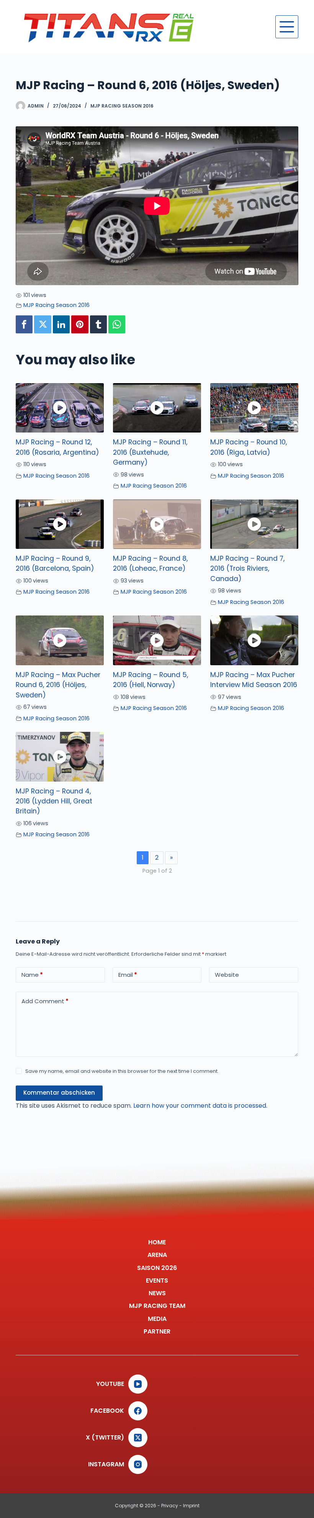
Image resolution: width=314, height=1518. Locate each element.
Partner (157, 1332)
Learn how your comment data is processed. (200, 1105)
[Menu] (286, 26)
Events (157, 1281)
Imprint (191, 1505)
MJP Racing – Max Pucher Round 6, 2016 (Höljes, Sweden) (58, 685)
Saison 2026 (157, 1268)
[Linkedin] (61, 324)
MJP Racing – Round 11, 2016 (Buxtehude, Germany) (150, 452)
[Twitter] (42, 324)
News (157, 1293)
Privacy (169, 1505)
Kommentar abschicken (59, 1093)
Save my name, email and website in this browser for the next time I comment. (122, 1071)
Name (32, 975)
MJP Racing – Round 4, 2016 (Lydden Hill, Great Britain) (54, 801)
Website (227, 975)
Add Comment (45, 1001)
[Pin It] (79, 324)
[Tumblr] (98, 324)
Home (157, 1243)
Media (157, 1319)
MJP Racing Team (157, 1306)
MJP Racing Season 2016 (122, 106)
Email (127, 975)
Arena (157, 1255)
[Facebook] (24, 324)
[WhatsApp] (116, 324)
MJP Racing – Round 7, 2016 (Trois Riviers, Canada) (247, 568)
